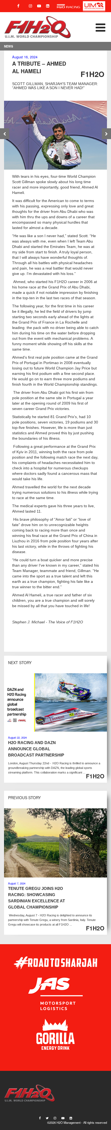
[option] (55, 135)
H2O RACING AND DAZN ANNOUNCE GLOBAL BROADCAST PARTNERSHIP (36, 748)
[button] (89, 27)
